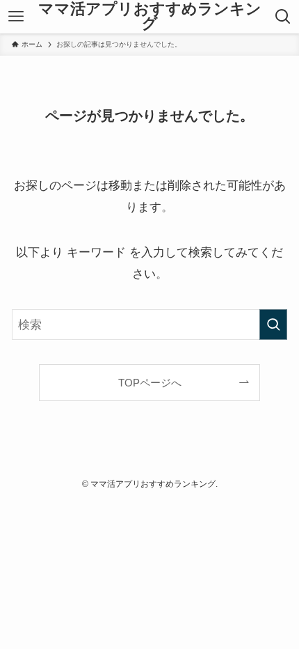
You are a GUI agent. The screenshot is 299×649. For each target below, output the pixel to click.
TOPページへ (149, 383)
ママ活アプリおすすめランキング (149, 17)
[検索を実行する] (273, 324)
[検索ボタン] (283, 16)
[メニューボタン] (15, 16)
